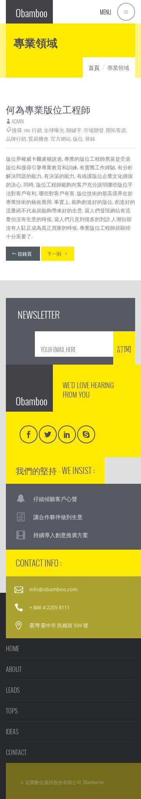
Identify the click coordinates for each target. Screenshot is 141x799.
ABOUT (14, 669)
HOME (12, 648)
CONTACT (16, 752)
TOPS (12, 710)
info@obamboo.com (53, 589)
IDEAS (12, 731)
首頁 (94, 67)
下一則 (54, 253)
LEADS (13, 690)
